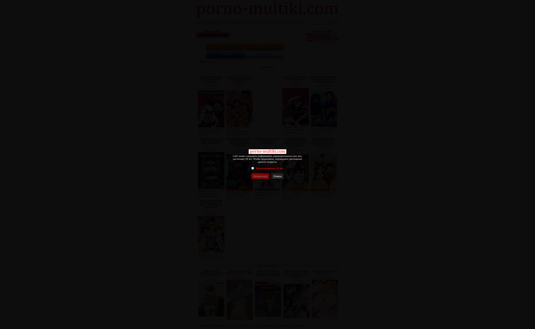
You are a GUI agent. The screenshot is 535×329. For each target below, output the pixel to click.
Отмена (277, 176)
